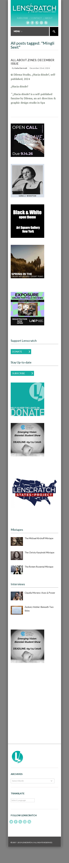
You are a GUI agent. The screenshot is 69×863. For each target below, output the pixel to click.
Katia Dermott (21, 68)
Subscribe (18, 373)
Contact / (37, 18)
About (49, 18)
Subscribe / (23, 18)
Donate (17, 351)
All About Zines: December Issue (32, 62)
